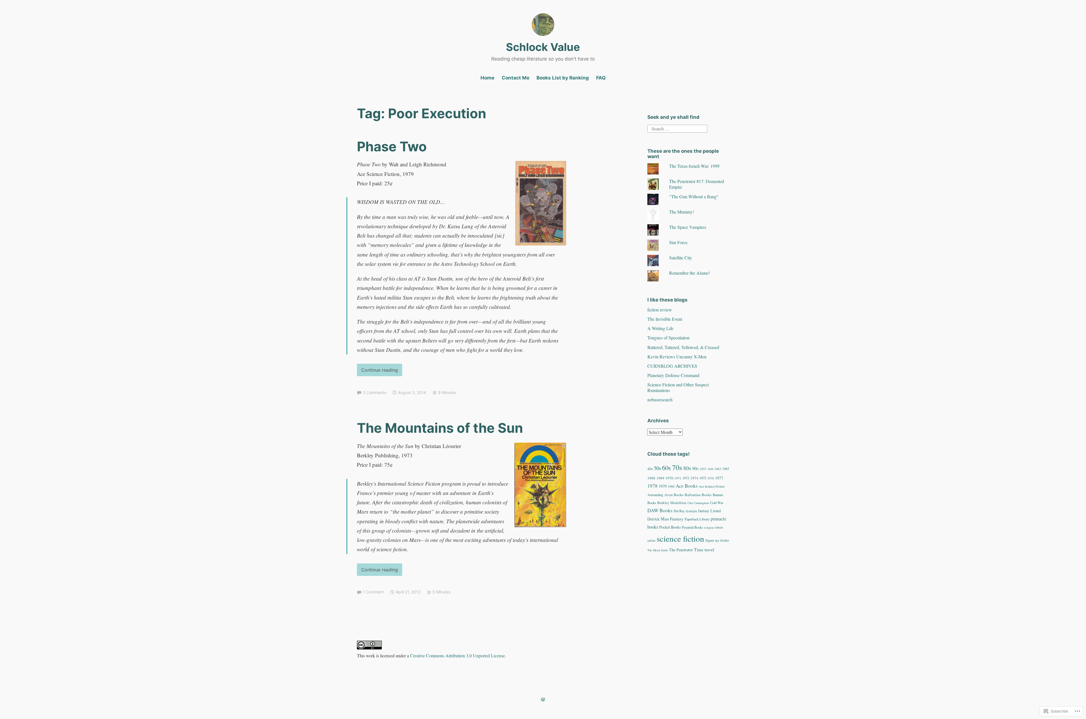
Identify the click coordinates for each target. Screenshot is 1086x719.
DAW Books (660, 510)
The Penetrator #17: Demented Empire (696, 184)
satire (651, 540)
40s (650, 468)
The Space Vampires (687, 227)
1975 (702, 478)
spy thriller (722, 540)
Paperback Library (697, 519)
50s (657, 468)
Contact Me (515, 78)
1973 (685, 478)
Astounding (655, 494)
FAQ (601, 78)
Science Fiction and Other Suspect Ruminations (678, 387)
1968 (651, 478)
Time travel (704, 549)
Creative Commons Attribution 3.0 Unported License (457, 655)
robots (719, 527)
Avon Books (674, 494)
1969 (660, 478)
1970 (669, 478)
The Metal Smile (657, 550)
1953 (703, 469)
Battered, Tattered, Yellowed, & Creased (683, 347)
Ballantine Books (698, 494)
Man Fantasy (672, 519)
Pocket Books (670, 527)
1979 (663, 486)
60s (666, 467)
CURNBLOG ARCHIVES (672, 366)
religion (709, 527)
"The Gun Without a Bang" (694, 196)
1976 (710, 478)
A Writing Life (660, 328)
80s (687, 468)
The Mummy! (681, 212)
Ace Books (687, 486)
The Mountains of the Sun (440, 428)
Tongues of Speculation (668, 338)
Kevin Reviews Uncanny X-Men (676, 357)
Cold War (716, 502)
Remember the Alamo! (689, 273)
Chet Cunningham (698, 503)
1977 (719, 478)
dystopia (691, 511)
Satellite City (680, 258)
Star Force (678, 242)
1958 (710, 469)
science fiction (680, 538)
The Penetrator (681, 549)
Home (487, 78)
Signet (709, 540)
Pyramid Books (692, 527)
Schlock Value (543, 46)
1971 (678, 478)
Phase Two (392, 146)
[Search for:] (677, 128)
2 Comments (374, 392)
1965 (725, 468)
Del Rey (679, 511)
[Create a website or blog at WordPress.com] (543, 699)
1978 (652, 486)
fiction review (659, 310)
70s (677, 467)
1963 (717, 469)
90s (695, 468)
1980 (671, 486)
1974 (694, 478)
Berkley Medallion (671, 502)
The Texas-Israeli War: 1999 (694, 166)
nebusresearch (660, 399)
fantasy (703, 510)
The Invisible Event (664, 319)
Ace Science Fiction (712, 486)
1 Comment (373, 591)
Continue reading (377, 371)
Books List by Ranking (562, 78)
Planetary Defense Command (673, 375)
